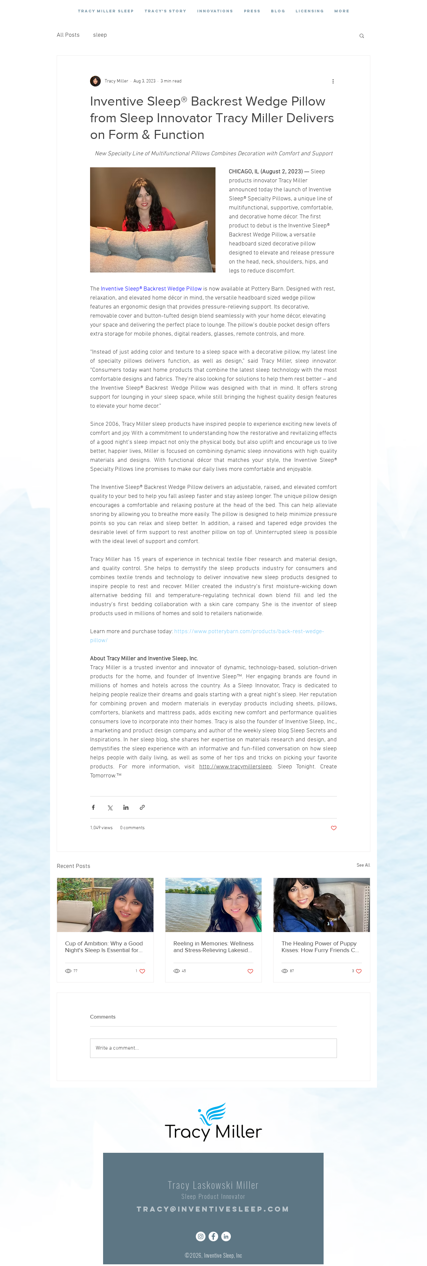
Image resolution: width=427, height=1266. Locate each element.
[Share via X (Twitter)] (109, 807)
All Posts (68, 35)
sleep (100, 35)
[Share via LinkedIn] (126, 807)
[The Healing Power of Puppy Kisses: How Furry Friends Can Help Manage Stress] (322, 905)
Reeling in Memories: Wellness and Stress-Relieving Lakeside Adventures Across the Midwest (213, 946)
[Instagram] (200, 1236)
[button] (362, 35)
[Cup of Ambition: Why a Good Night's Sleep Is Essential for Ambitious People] (105, 905)
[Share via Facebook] (93, 807)
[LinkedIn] (226, 1236)
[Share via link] (142, 807)
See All (363, 865)
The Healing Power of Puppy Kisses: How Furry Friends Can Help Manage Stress (321, 946)
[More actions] (333, 81)
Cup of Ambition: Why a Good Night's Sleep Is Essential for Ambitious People (104, 946)
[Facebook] (213, 1236)
